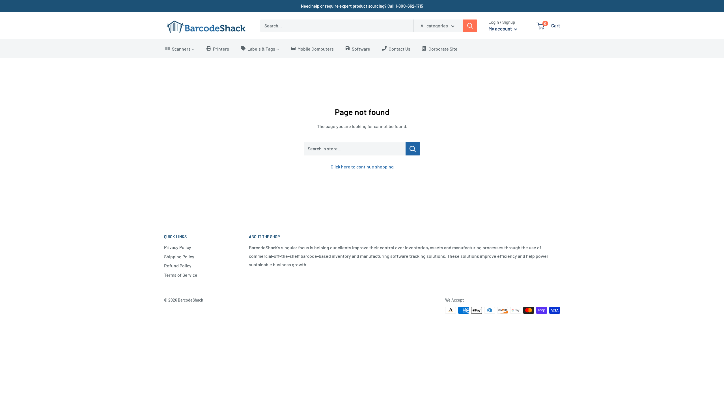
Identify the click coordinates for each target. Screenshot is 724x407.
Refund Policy (177, 265)
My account (500, 28)
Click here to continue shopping (362, 166)
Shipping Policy (179, 256)
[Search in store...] (413, 148)
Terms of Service (180, 275)
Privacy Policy (177, 247)
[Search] (470, 26)
